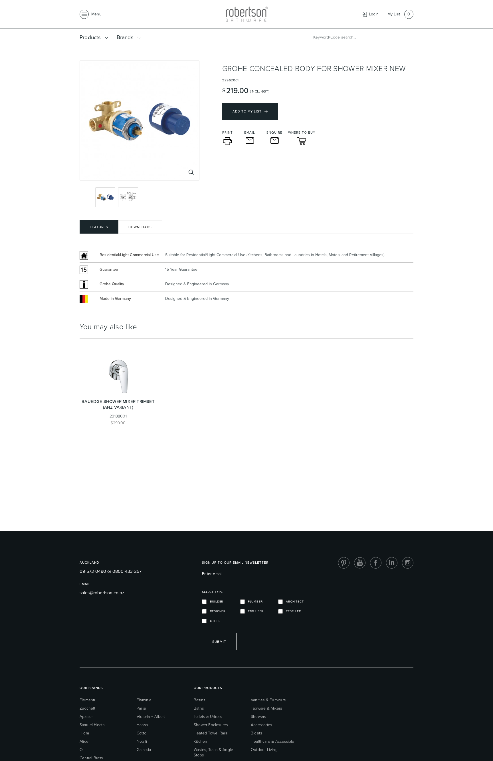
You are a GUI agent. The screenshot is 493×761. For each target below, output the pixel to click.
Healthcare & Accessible (272, 741)
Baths (199, 708)
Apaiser (86, 716)
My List (393, 14)
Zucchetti (88, 708)
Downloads (140, 227)
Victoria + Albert (151, 716)
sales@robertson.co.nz (102, 592)
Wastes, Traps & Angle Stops (213, 752)
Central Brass (91, 758)
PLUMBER (254, 601)
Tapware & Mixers (266, 708)
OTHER (213, 621)
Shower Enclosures (211, 725)
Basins (199, 700)
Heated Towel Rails (211, 733)
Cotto (141, 733)
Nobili (142, 741)
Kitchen (200, 741)
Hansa (142, 725)
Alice (84, 741)
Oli (82, 749)
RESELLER (292, 611)
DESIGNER (216, 611)
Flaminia (144, 700)
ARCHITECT (293, 601)
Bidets (256, 733)
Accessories (261, 725)
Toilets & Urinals (208, 716)
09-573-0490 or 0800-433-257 (111, 571)
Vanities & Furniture (268, 700)
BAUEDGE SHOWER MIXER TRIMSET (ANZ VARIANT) (118, 404)
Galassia (144, 749)
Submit (219, 641)
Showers (258, 716)
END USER (254, 611)
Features (99, 227)
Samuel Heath (92, 725)
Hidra (84, 733)
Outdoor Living (264, 749)
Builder (215, 601)
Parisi (141, 708)
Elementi (87, 700)
